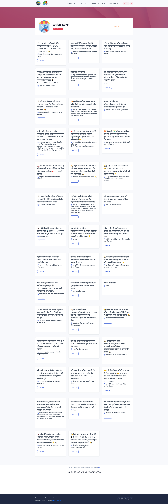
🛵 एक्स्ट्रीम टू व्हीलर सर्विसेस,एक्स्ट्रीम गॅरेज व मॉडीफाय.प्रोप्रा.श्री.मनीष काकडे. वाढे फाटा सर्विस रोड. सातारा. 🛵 (117, 259)
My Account (113, 3)
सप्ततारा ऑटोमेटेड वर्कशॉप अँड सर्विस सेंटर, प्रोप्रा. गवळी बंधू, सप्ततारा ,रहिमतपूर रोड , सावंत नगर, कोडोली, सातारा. (84, 46)
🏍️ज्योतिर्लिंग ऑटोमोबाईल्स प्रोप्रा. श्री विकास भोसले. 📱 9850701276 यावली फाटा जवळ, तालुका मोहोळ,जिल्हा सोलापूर (50, 231)
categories (71, 3)
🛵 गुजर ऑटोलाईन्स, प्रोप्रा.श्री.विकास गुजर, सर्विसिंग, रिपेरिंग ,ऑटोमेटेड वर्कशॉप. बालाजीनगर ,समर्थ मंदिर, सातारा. (50, 199)
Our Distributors (98, 3)
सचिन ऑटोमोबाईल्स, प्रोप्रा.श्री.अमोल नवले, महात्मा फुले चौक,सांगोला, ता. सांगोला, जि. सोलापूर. (117, 46)
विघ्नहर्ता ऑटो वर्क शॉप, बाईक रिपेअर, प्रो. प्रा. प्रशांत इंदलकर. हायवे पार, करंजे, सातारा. (84, 285)
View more (41, 60)
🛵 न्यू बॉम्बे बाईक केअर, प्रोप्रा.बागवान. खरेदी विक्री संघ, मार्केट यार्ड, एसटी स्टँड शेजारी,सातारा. (83, 104)
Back (115, 26)
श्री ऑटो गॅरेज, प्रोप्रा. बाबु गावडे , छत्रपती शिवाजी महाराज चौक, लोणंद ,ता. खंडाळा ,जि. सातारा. (83, 259)
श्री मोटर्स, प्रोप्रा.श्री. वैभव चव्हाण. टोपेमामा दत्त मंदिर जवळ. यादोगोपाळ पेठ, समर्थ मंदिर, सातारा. (49, 259)
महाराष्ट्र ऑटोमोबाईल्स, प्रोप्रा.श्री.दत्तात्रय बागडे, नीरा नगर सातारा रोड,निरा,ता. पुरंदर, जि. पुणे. (115, 104)
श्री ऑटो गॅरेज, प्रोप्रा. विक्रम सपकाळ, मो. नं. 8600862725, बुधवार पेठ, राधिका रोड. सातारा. (84, 344)
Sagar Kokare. (56, 500)
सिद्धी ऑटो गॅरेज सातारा (78, 72)
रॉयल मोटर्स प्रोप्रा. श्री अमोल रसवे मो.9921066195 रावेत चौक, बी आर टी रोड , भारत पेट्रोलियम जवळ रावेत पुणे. (83, 404)
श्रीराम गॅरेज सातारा (110, 283)
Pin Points (84, 3)
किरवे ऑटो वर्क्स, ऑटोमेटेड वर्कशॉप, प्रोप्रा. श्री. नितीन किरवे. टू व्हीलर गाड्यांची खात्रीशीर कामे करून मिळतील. (83, 199)
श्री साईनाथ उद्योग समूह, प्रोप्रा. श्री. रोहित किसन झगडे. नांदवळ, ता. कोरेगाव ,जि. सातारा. (116, 199)
